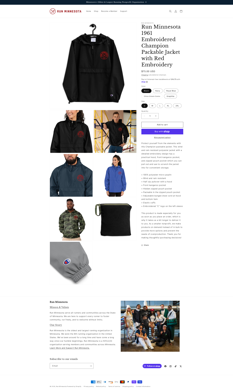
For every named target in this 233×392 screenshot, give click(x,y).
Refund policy (101, 386)
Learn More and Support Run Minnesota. (70, 348)
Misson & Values (59, 307)
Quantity (144, 111)
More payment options (162, 137)
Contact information (143, 386)
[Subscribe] (90, 366)
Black (146, 91)
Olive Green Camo (153, 96)
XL (168, 106)
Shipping (144, 75)
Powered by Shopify (74, 386)
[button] (170, 11)
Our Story (56, 325)
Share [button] (146, 245)
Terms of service (114, 386)
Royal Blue (171, 91)
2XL (177, 106)
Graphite (170, 96)
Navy (157, 91)
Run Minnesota (61, 386)
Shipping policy (128, 386)
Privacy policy (89, 386)
